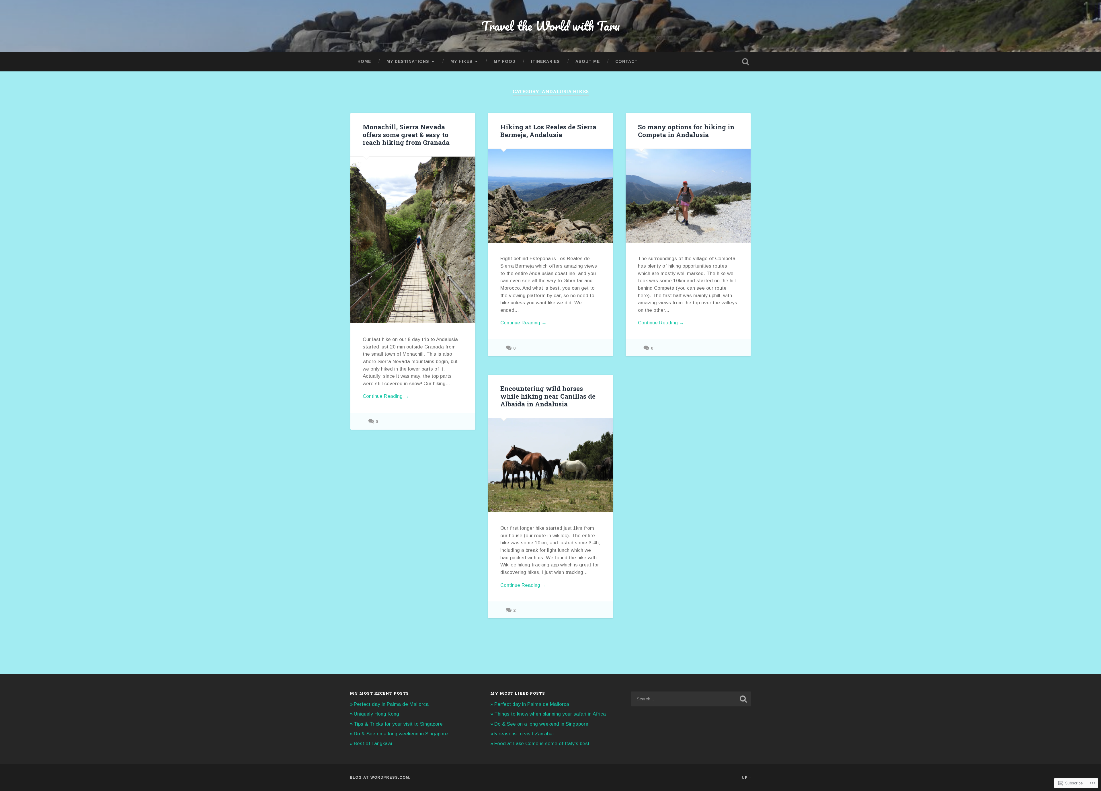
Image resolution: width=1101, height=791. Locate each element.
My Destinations (407, 61)
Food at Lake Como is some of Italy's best (541, 743)
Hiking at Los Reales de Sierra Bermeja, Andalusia (548, 130)
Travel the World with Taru (550, 25)
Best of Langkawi (373, 743)
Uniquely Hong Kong (376, 714)
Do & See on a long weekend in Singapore (401, 734)
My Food (505, 61)
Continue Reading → (386, 396)
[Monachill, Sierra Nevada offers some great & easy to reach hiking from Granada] (412, 240)
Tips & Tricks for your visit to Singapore (398, 724)
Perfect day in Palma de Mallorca (391, 704)
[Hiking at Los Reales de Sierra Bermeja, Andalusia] (550, 196)
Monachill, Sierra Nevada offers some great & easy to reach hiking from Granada (406, 134)
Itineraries (545, 61)
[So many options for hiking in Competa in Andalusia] (688, 196)
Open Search (745, 61)
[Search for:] (691, 698)
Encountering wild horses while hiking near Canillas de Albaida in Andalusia (548, 396)
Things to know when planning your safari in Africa (550, 714)
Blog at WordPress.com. (380, 777)
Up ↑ (746, 777)
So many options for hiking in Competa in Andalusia (686, 130)
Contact (626, 61)
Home (364, 61)
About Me (587, 61)
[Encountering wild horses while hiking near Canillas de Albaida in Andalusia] (550, 465)
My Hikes (461, 61)
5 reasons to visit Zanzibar (524, 734)
